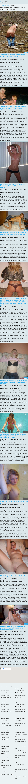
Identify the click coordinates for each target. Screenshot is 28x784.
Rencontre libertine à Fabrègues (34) (5, 733)
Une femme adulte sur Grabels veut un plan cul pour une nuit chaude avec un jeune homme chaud (12, 628)
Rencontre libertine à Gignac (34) (5, 747)
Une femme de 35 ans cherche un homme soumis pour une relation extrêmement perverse (13, 382)
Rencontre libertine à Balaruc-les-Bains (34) (6, 696)
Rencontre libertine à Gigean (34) (5, 743)
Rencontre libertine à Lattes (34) (5, 761)
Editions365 (4, 2)
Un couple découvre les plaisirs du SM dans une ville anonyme (12, 576)
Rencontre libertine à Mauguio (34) (20, 696)
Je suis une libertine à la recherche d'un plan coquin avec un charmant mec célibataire (13, 108)
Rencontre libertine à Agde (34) (7, 687)
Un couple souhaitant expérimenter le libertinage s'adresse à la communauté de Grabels (13, 186)
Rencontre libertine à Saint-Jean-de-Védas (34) (21, 751)
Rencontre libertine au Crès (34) (6, 766)
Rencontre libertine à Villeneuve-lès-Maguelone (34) (21, 776)
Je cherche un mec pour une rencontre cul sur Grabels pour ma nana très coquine (12, 56)
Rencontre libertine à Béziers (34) (5, 705)
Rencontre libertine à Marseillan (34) (20, 687)
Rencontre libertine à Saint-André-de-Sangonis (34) (21, 734)
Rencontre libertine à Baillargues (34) (5, 691)
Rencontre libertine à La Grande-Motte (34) (6, 757)
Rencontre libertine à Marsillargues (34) (20, 691)
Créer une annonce (22, 2)
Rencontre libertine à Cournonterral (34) (5, 729)
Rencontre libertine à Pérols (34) (20, 715)
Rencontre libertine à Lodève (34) (5, 771)
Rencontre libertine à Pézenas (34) (20, 719)
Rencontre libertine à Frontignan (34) (5, 738)
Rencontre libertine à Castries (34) (5, 715)
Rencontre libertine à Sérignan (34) (20, 756)
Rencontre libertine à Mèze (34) (21, 701)
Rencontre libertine (4, 5)
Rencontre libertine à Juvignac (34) (5, 752)
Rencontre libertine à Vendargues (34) (20, 765)
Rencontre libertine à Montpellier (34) (20, 705)
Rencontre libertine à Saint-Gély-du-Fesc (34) (20, 740)
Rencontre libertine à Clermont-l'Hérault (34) (6, 724)
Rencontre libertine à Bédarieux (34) (5, 701)
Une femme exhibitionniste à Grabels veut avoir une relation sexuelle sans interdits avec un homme (13, 234)
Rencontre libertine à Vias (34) (21, 770)
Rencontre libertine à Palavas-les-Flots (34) (20, 710)
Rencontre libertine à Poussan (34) (20, 729)
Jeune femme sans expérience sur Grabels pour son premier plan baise (14, 502)
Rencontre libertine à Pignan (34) (20, 724)
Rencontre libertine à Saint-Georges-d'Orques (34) (20, 746)
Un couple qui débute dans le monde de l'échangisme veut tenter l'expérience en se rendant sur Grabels (13, 435)
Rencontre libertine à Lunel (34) (7, 775)
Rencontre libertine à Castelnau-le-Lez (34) (6, 710)
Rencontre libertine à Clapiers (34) (5, 719)
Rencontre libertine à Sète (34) (21, 761)
